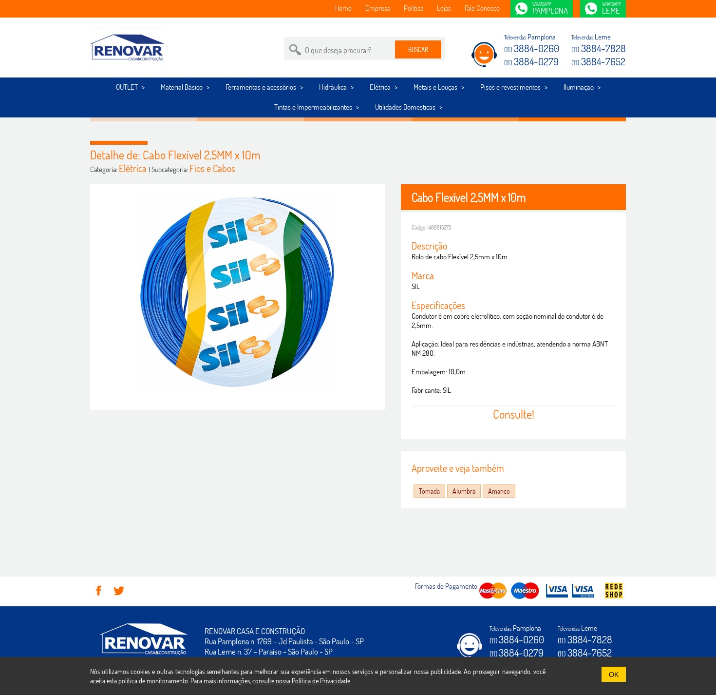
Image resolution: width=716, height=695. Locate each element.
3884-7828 (598, 48)
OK (614, 674)
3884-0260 (531, 48)
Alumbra (463, 491)
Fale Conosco (482, 8)
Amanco (499, 491)
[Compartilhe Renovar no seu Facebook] (99, 594)
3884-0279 (531, 61)
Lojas (444, 8)
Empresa (377, 8)
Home (343, 8)
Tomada (429, 491)
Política (413, 8)
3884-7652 (598, 61)
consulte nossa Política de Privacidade (301, 680)
